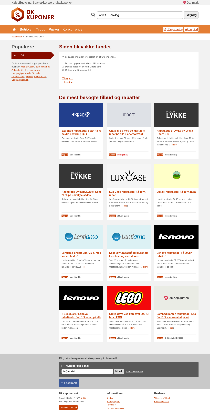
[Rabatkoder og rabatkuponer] (32, 21)
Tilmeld (119, 371)
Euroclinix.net (43, 66)
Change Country (67, 407)
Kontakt (110, 398)
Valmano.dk (40, 76)
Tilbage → (67, 78)
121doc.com (17, 76)
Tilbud (40, 29)
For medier (111, 405)
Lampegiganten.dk (21, 73)
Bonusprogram (113, 401)
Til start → (67, 82)
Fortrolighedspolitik (134, 371)
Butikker (26, 29)
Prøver (54, 29)
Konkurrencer (73, 29)
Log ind (193, 29)
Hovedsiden (16, 37)
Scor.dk (36, 73)
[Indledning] (13, 29)
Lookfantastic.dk (19, 79)
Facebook (70, 383)
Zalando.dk (17, 70)
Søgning (191, 15)
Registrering (175, 29)
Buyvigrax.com (32, 70)
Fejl (22, 55)
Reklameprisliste (161, 401)
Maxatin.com (27, 66)
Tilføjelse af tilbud (162, 398)
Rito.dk (29, 76)
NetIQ (83, 398)
